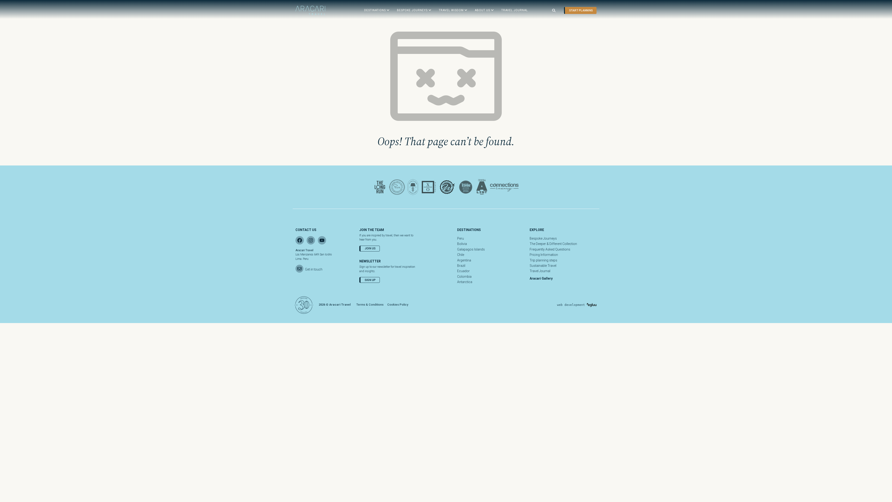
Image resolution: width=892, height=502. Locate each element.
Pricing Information (544, 255)
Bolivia (462, 244)
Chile (460, 255)
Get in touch (313, 269)
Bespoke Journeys (543, 238)
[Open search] (553, 11)
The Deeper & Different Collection (553, 244)
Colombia (464, 276)
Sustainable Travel (543, 266)
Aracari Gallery (541, 278)
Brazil (461, 266)
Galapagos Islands (471, 249)
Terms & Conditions (370, 304)
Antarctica (464, 282)
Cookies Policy (397, 304)
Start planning (581, 10)
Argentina (464, 260)
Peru (460, 238)
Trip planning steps (543, 260)
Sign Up (370, 280)
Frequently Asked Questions (550, 249)
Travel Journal (540, 271)
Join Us (370, 248)
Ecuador (463, 271)
